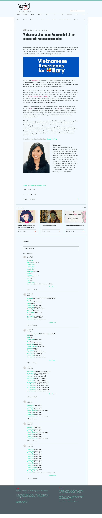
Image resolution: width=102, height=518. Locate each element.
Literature (54, 19)
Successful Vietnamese (65, 19)
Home (33, 189)
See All (84, 207)
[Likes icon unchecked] (28, 290)
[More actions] (78, 30)
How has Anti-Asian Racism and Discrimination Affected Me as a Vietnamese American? (26, 226)
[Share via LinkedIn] (31, 194)
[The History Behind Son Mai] (51, 216)
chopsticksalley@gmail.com (73, 501)
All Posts (18, 19)
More (75, 19)
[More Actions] (78, 257)
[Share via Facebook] (24, 194)
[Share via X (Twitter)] (27, 194)
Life (37, 19)
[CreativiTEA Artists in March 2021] (75, 216)
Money (42, 19)
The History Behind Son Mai (49, 225)
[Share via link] (35, 194)
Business (25, 19)
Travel (31, 19)
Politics (29, 189)
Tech (48, 19)
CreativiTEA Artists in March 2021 (75, 225)
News (25, 189)
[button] (84, 19)
